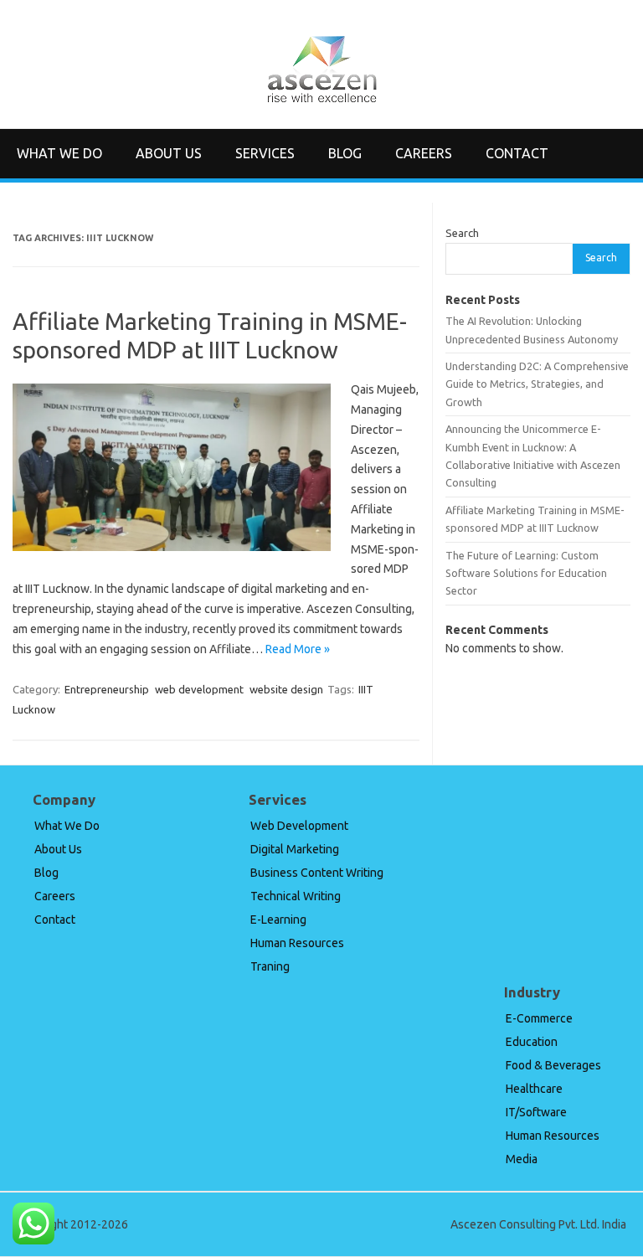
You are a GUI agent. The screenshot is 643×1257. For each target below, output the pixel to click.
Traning (270, 966)
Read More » (297, 649)
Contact (517, 153)
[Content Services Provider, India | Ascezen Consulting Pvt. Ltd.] (322, 99)
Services (265, 153)
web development (199, 689)
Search (462, 233)
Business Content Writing (316, 872)
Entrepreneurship (106, 689)
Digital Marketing (294, 849)
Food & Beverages (553, 1065)
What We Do (59, 153)
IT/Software (536, 1112)
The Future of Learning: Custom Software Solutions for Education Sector (526, 573)
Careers (423, 153)
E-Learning (278, 919)
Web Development (299, 825)
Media (522, 1159)
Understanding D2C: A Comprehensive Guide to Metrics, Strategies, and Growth (537, 384)
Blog (345, 153)
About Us (169, 153)
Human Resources (297, 943)
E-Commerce (539, 1018)
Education (532, 1041)
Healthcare (534, 1088)
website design (286, 689)
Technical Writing (295, 896)
